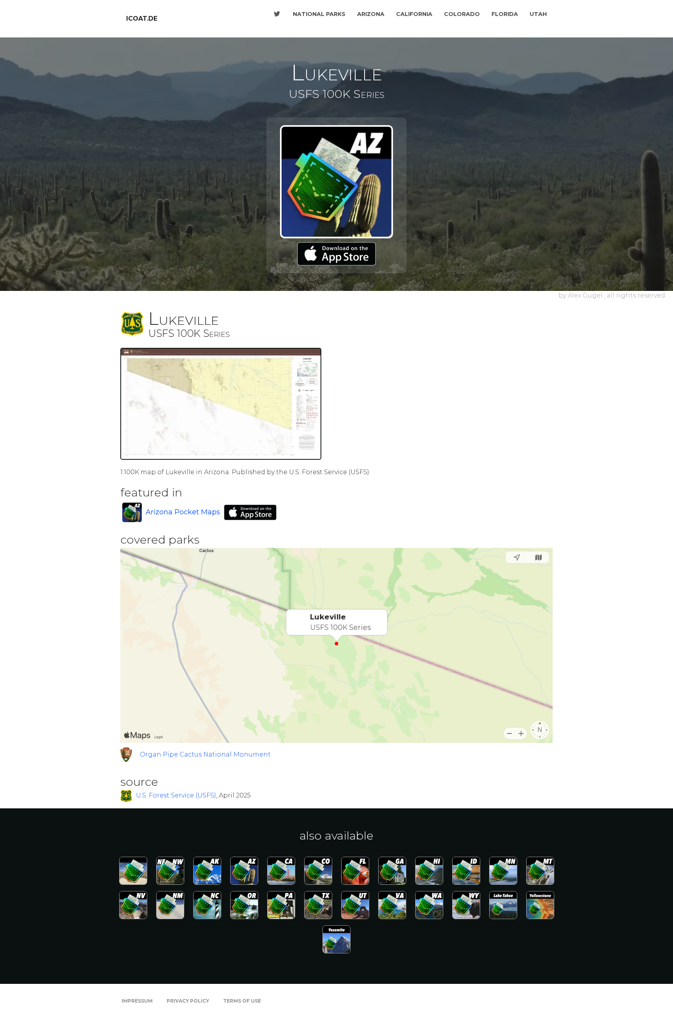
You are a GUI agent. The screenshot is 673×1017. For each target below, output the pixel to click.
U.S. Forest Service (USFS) (176, 795)
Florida (505, 14)
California (414, 14)
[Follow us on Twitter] (277, 14)
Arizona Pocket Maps (183, 512)
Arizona (370, 14)
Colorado (462, 14)
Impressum (137, 1001)
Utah (538, 14)
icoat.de (141, 18)
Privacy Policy (188, 1001)
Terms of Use (242, 1001)
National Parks (319, 14)
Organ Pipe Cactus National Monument (205, 754)
